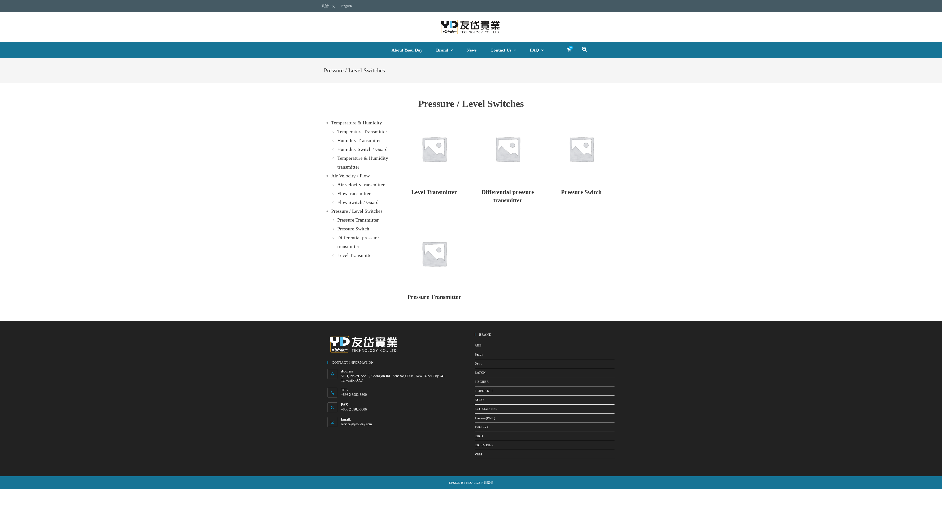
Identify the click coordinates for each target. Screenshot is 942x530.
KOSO (479, 400)
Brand (442, 50)
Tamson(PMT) (485, 418)
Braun (479, 354)
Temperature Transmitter (362, 131)
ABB (478, 345)
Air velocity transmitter (361, 184)
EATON (480, 372)
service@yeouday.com (356, 424)
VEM (478, 454)
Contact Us (500, 50)
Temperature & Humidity (356, 122)
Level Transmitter (355, 255)
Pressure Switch (353, 228)
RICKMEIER (484, 445)
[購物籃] (569, 49)
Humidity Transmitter (359, 140)
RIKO (479, 436)
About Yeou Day (407, 50)
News (472, 50)
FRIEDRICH (484, 391)
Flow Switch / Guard (358, 202)
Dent (478, 363)
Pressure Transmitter (358, 220)
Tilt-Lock (482, 427)
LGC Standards (486, 409)
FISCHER (482, 382)
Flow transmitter (354, 193)
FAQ (534, 50)
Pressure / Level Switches (356, 211)
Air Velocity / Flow (350, 175)
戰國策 (488, 483)
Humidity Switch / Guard (362, 149)
